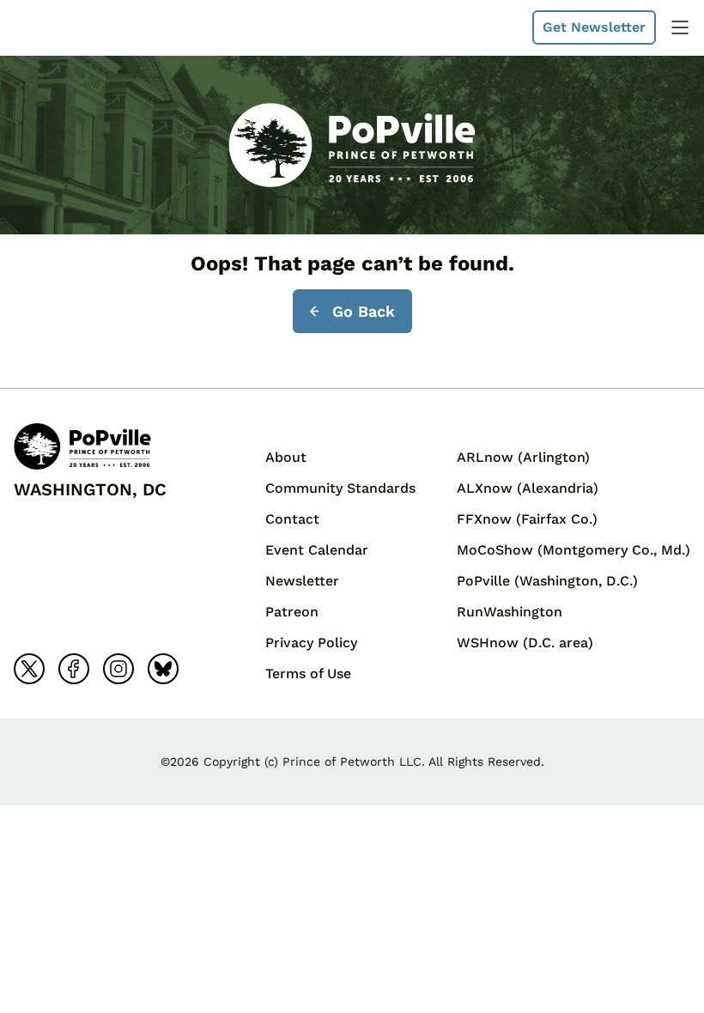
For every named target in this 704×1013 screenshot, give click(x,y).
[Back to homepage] (55, 27)
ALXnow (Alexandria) (527, 488)
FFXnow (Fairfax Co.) (527, 519)
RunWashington (509, 612)
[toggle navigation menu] (680, 27)
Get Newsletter (594, 27)
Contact (292, 519)
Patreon (292, 612)
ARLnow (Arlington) (523, 457)
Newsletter (302, 581)
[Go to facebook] (73, 668)
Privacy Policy (311, 642)
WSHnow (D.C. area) (525, 642)
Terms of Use (308, 673)
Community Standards (340, 488)
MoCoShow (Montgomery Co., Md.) (573, 550)
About (285, 457)
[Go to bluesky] (163, 668)
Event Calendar (316, 550)
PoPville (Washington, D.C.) (547, 581)
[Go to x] (29, 668)
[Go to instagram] (118, 668)
